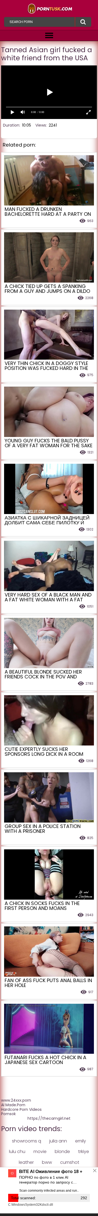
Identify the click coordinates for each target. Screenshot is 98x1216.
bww (47, 1162)
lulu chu (17, 1151)
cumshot (69, 1162)
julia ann (58, 1141)
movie (40, 1151)
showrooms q (26, 1141)
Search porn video (83, 22)
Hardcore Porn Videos (21, 1109)
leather (26, 1162)
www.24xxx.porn (16, 1100)
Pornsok (8, 1113)
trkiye (83, 1151)
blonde (62, 1151)
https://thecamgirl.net (49, 1118)
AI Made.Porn (13, 1105)
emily (80, 1141)
